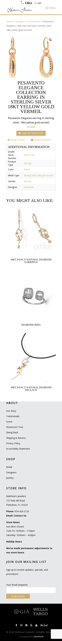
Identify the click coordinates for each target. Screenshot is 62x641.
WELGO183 (29, 154)
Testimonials (12, 416)
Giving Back (12, 432)
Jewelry (10, 477)
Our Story (11, 410)
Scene (9, 421)
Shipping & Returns (16, 437)
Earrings (28, 163)
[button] (50, 40)
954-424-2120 (22, 511)
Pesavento (34, 21)
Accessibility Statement (18, 448)
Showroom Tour (14, 426)
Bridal (9, 467)
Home (9, 21)
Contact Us (20, 515)
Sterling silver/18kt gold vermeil (38, 175)
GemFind (38, 636)
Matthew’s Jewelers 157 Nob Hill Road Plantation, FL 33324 (17, 500)
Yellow (27, 169)
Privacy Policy (13, 443)
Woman (27, 181)
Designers (20, 21)
